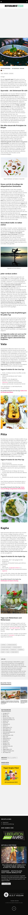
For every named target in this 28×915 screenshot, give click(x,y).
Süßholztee (5, 382)
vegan (8, 652)
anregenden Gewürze (14, 567)
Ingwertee (4, 571)
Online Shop (6, 738)
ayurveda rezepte (17, 647)
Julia (3, 70)
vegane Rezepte (14, 652)
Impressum (5, 822)
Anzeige (5, 713)
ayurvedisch (13, 649)
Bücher (4, 716)
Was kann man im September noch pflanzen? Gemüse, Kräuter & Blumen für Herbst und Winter (14, 866)
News (4, 737)
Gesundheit (6, 73)
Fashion (5, 721)
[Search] (26, 1)
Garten (4, 726)
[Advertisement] (14, 23)
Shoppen (5, 744)
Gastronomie (6, 727)
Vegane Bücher (15, 900)
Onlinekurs (5, 740)
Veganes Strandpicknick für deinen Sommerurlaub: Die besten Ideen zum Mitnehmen (10, 702)
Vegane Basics (6, 749)
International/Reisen (8, 732)
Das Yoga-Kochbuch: (15, 628)
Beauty (4, 715)
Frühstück (5, 724)
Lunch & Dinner (6, 735)
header (2, 652)
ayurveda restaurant (6, 647)
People (4, 741)
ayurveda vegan (5, 649)
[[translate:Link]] (3, 1)
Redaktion (3, 704)
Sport (4, 747)
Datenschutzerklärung (8, 824)
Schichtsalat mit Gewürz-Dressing (9, 580)
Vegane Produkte (7, 751)
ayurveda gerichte (12, 644)
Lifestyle (5, 733)
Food (2, 73)
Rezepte (5, 743)
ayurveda (3, 644)
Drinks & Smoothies (8, 719)
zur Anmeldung (6, 883)
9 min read (11, 73)
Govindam (11, 635)
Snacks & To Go (6, 746)
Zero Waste (5, 752)
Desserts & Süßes (7, 718)
